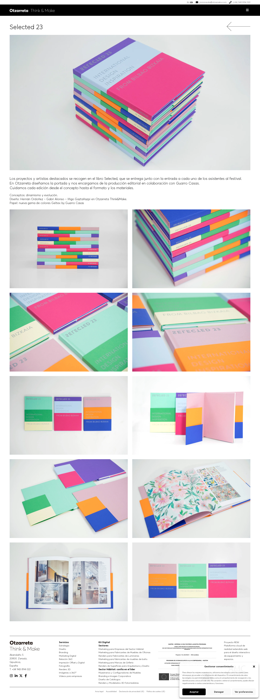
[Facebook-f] (25, 675)
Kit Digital (104, 642)
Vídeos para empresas (70, 676)
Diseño (62, 649)
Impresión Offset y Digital (72, 662)
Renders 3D (65, 669)
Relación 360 (65, 659)
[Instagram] (11, 675)
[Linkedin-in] (16, 675)
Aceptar (194, 691)
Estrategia (64, 645)
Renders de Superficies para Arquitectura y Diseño (124, 665)
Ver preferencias (244, 691)
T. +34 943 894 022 (20, 669)
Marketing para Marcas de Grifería (116, 662)
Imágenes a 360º (67, 672)
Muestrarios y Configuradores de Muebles (120, 672)
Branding (63, 652)
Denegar (219, 691)
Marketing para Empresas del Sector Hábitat (121, 649)
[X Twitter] (21, 675)
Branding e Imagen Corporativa (115, 676)
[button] (253, 666)
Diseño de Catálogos (109, 679)
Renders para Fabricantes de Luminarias (119, 655)
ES (191, 2)
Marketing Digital (67, 655)
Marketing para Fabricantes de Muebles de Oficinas (124, 652)
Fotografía (64, 665)
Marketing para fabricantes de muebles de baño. (123, 659)
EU (188, 2)
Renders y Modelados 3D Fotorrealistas (119, 682)
